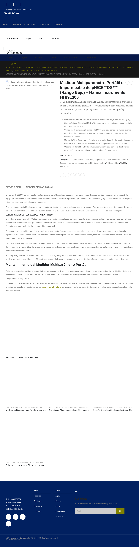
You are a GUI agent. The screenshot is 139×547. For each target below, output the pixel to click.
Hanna (114, 160)
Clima (53, 57)
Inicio (5, 24)
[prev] (127, 83)
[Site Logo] (13, 32)
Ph (121, 163)
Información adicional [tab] (39, 187)
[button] (3, 45)
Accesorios (53, 407)
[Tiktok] (25, 4)
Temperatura (64, 166)
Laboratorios (70, 57)
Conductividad (87, 160)
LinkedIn (72, 175)
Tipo (28, 38)
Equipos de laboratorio (102, 160)
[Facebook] (4, 4)
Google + (77, 175)
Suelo (10, 57)
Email (82, 175)
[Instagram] (18, 4)
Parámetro (12, 38)
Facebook (62, 175)
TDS (124, 163)
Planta (38, 57)
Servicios (31, 24)
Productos (44, 24)
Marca (87, 163)
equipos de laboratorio (51, 287)
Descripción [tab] (13, 187)
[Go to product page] (26, 384)
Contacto (58, 24)
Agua (24, 57)
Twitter (67, 175)
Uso (41, 38)
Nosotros (17, 24)
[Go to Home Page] (6, 64)
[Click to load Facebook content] (76, 491)
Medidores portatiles (97, 163)
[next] (131, 83)
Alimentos (91, 57)
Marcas (55, 38)
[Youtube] (11, 4)
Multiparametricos (112, 163)
